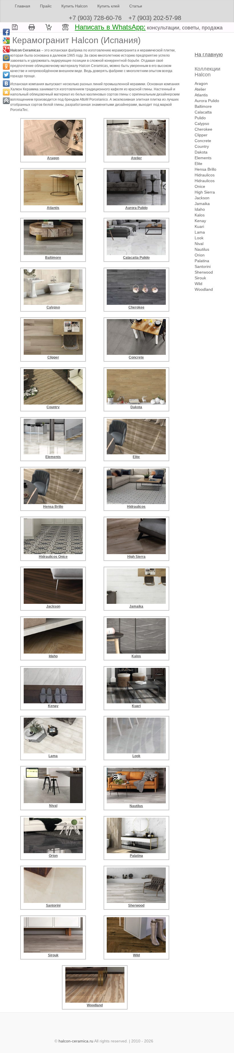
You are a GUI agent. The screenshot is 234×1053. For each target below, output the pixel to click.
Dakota (201, 152)
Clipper (201, 135)
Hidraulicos (205, 175)
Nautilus (202, 249)
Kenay (200, 220)
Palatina (202, 260)
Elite (198, 163)
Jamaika (202, 203)
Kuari (199, 226)
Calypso (202, 123)
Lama (200, 232)
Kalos (200, 215)
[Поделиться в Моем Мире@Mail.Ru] (6, 57)
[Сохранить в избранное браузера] (6, 92)
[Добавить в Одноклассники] (6, 66)
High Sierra (205, 192)
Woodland (204, 289)
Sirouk (200, 278)
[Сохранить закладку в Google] (6, 40)
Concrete (203, 140)
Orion (200, 255)
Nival (199, 243)
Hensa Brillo (205, 169)
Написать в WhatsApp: (110, 27)
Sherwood (204, 272)
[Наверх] (6, 100)
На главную (209, 54)
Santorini (203, 266)
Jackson (202, 198)
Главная (22, 6)
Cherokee (203, 129)
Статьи (135, 6)
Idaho (200, 209)
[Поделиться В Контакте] (6, 83)
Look (199, 238)
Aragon (201, 83)
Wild (198, 283)
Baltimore (203, 106)
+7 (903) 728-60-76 (95, 17)
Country (202, 146)
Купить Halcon (74, 6)
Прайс (46, 6)
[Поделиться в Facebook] (6, 32)
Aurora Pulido (207, 100)
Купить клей (108, 6)
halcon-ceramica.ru (75, 1041)
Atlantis (201, 95)
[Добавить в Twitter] (6, 74)
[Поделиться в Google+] (6, 49)
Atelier (200, 89)
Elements (203, 158)
